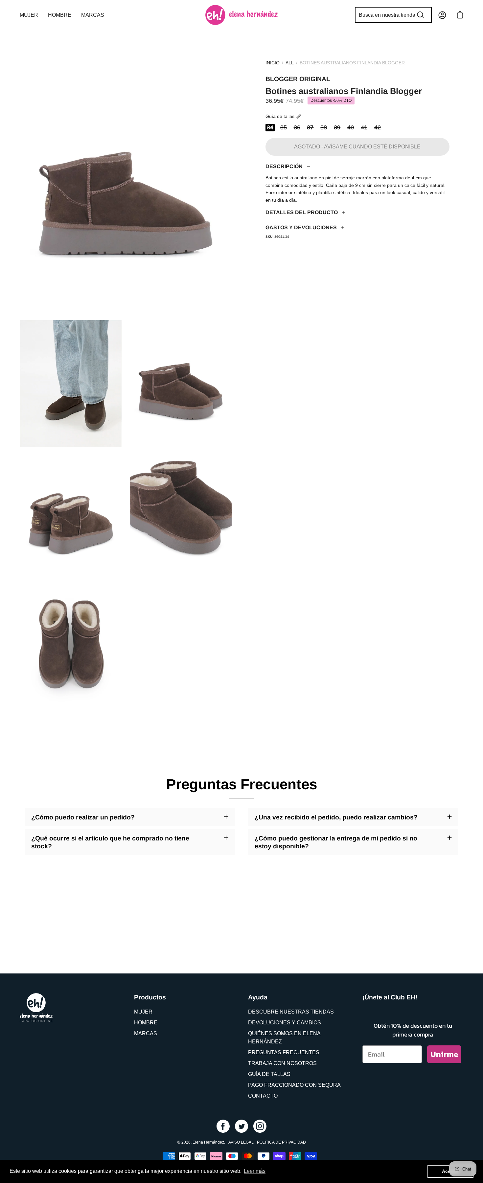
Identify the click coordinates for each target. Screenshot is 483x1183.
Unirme (444, 1054)
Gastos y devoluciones (301, 227)
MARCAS (145, 1033)
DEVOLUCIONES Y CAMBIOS (284, 1022)
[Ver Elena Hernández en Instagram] (259, 1126)
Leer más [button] (254, 1171)
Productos (150, 997)
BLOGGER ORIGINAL (297, 78)
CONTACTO (263, 1096)
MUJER (143, 1012)
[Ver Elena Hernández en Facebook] (223, 1126)
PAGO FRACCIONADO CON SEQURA (294, 1085)
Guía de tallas (279, 116)
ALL (290, 62)
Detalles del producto (301, 212)
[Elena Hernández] (241, 15)
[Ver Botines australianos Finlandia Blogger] (71, 383)
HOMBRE (145, 1022)
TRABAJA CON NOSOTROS (282, 1063)
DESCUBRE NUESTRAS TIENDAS (291, 1012)
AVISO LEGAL (241, 1142)
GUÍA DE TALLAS (269, 1074)
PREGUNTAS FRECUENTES (283, 1052)
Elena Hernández (208, 1142)
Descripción (284, 166)
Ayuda (257, 997)
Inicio (272, 62)
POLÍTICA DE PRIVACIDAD (281, 1142)
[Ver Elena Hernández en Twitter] (241, 1126)
